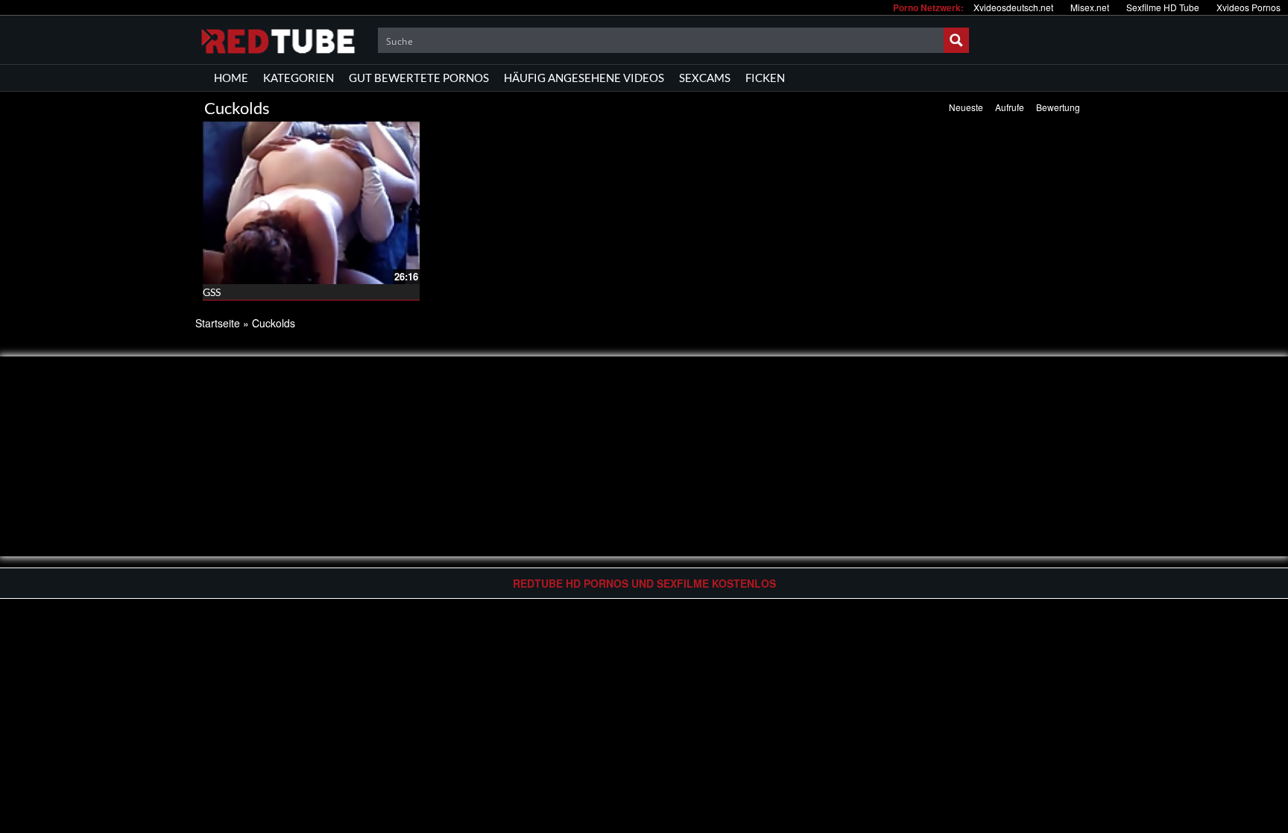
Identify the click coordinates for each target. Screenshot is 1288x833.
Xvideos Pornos (1248, 7)
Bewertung (1058, 107)
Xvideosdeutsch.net (1013, 7)
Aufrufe (1009, 107)
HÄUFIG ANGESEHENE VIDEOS (584, 77)
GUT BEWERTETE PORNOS (419, 77)
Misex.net (1089, 7)
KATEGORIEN (298, 77)
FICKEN (765, 77)
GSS (212, 292)
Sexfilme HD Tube (1162, 7)
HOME (231, 77)
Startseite (217, 322)
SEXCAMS (704, 77)
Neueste (966, 107)
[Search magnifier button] (956, 40)
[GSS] (311, 203)
